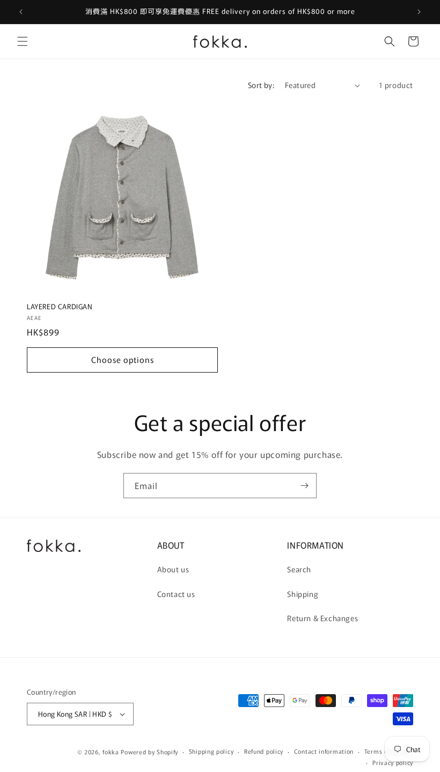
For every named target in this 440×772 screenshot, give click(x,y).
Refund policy (263, 751)
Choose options (122, 359)
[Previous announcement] (21, 12)
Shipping (302, 593)
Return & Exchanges (322, 618)
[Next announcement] (419, 12)
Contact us (176, 593)
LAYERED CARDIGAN (60, 306)
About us (173, 569)
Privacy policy (392, 762)
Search (299, 569)
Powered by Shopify (149, 751)
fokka (110, 751)
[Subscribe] (304, 485)
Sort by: (261, 84)
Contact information (324, 751)
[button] (22, 41)
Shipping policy (211, 751)
